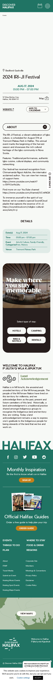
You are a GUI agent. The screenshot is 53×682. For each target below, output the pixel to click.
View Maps (26, 613)
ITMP (5, 566)
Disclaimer (30, 580)
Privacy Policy (31, 575)
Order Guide (26, 528)
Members (30, 566)
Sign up (26, 480)
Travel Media (8, 571)
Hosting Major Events (11, 590)
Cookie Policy (31, 585)
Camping (36, 330)
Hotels (16, 330)
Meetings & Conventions (36, 571)
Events (5, 15)
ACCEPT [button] (38, 678)
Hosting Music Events (11, 580)
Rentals (36, 340)
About (5, 561)
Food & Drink (35, 545)
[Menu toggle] (47, 6)
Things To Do (11, 545)
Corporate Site (31, 561)
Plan (6, 550)
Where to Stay (35, 540)
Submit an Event (9, 575)
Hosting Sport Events (11, 585)
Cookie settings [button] (23, 678)
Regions (31, 550)
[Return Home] (9, 6)
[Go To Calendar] (40, 6)
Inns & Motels (16, 340)
